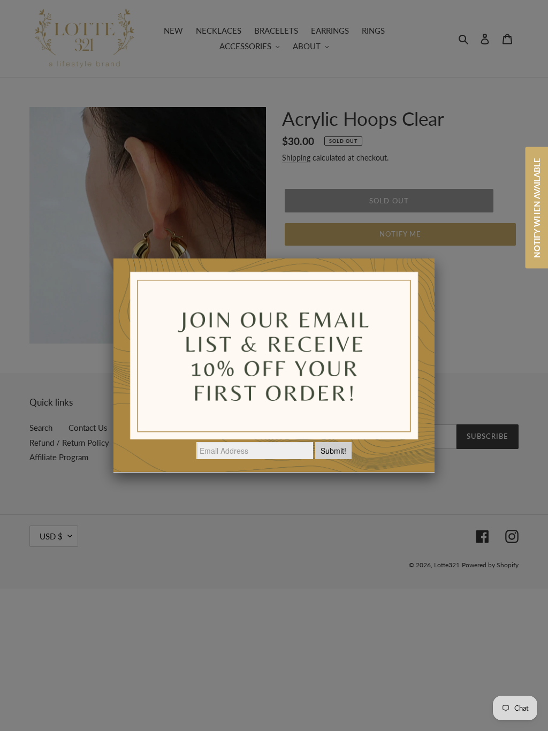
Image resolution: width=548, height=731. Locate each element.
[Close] (434, 258)
